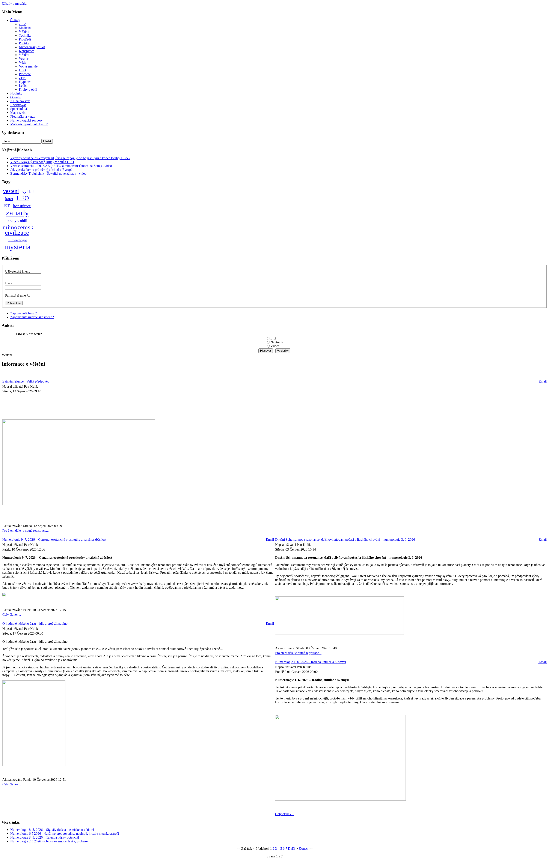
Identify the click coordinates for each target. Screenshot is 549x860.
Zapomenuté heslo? (23, 313)
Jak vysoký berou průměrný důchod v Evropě (41, 169)
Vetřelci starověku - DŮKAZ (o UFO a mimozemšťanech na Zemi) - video (61, 166)
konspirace (22, 206)
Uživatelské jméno (17, 271)
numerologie (17, 240)
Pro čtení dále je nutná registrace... (25, 530)
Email (542, 381)
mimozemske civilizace (19, 230)
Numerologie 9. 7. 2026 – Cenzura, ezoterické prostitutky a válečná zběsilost (54, 539)
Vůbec (274, 346)
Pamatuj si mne (15, 295)
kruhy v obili (17, 221)
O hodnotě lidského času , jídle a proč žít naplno (35, 623)
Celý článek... (11, 614)
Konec (303, 848)
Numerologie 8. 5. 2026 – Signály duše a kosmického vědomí (52, 829)
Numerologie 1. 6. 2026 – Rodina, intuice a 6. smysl (310, 662)
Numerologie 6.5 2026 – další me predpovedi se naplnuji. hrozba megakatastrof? (64, 833)
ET (7, 205)
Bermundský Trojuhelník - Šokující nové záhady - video (48, 173)
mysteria (17, 247)
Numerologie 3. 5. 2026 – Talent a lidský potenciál (44, 837)
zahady (17, 212)
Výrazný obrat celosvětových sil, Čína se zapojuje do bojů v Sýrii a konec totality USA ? (70, 158)
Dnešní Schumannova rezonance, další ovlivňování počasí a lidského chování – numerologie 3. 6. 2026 (345, 539)
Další (291, 848)
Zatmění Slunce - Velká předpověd (25, 381)
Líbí (273, 338)
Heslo (9, 283)
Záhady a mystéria (14, 3)
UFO (23, 198)
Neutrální (276, 342)
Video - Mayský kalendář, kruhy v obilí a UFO (42, 162)
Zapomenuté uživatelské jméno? (32, 317)
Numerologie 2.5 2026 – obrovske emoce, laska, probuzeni (50, 841)
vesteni (11, 191)
